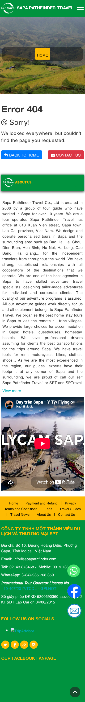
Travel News (20, 514)
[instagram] (34, 645)
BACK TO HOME (23, 154)
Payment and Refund (42, 503)
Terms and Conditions (20, 508)
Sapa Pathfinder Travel (44, 7)
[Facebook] (15, 645)
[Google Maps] (24, 645)
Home (13, 503)
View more (11, 390)
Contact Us (66, 514)
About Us (44, 514)
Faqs (48, 508)
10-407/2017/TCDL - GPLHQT (30, 588)
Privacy (70, 503)
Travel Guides (70, 508)
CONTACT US (68, 154)
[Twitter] (5, 645)
